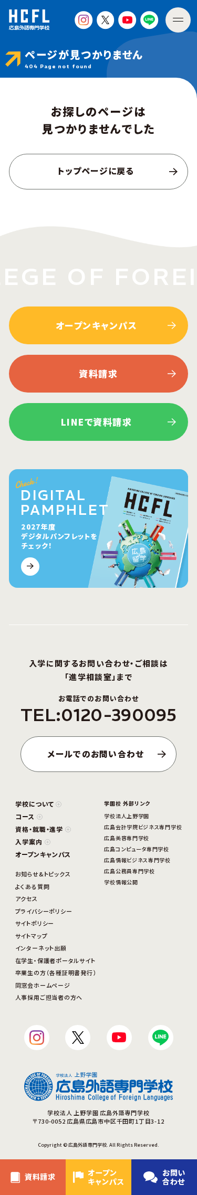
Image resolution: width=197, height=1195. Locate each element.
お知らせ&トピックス (43, 874)
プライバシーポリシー (43, 911)
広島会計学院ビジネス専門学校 (143, 827)
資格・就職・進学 (39, 828)
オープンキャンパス (43, 854)
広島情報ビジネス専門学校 (137, 860)
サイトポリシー (34, 923)
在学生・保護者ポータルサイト (55, 960)
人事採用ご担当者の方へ (48, 997)
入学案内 (29, 841)
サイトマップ (31, 936)
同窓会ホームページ (42, 985)
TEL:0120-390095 (98, 715)
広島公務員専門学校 (129, 871)
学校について (34, 803)
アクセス (26, 898)
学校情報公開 (121, 882)
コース (25, 816)
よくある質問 (32, 886)
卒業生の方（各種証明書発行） (56, 972)
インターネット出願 (41, 948)
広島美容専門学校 (126, 838)
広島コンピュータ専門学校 (136, 849)
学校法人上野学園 (126, 816)
